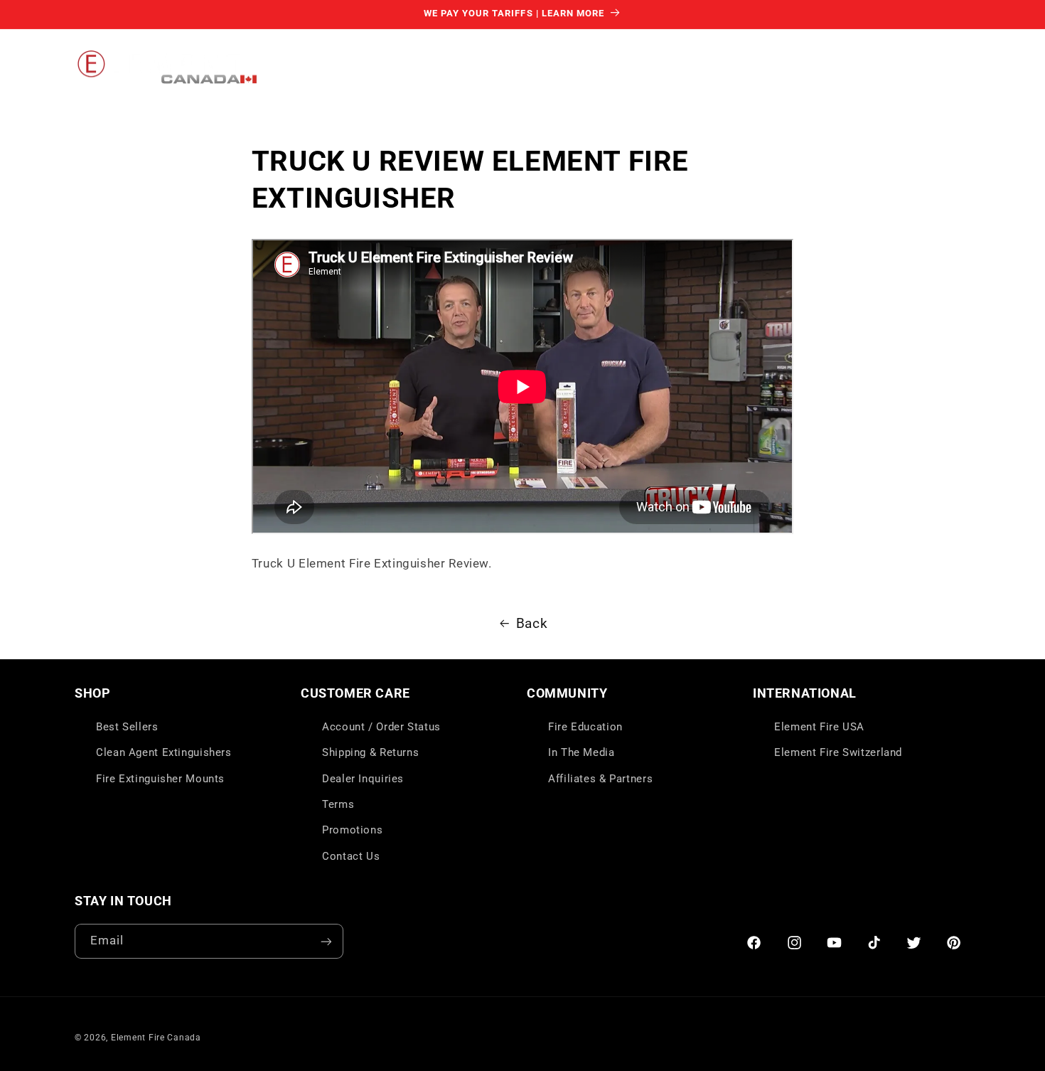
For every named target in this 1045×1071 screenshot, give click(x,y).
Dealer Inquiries (363, 778)
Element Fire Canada (156, 1038)
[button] (344, 66)
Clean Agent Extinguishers (164, 752)
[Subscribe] (326, 941)
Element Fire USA (819, 726)
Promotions (352, 830)
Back (532, 623)
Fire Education (585, 726)
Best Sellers (127, 726)
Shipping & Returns (370, 752)
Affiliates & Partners (600, 778)
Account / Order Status (381, 726)
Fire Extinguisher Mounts (160, 778)
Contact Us (351, 856)
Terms (338, 804)
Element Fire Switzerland (838, 752)
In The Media (581, 752)
